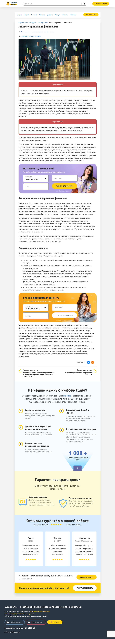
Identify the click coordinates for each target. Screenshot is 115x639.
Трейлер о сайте (37, 622)
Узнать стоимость (64, 186)
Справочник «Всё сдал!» (28, 23)
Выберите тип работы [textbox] (33, 179)
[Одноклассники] (92, 362)
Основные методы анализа (31, 36)
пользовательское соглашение (40, 611)
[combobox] (36, 178)
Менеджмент (43, 23)
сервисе (67, 396)
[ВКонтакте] (88, 362)
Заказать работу (86, 577)
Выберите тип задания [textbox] (33, 308)
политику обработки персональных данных (20, 614)
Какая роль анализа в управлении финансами (38, 32)
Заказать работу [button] (101, 4)
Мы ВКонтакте (16, 622)
